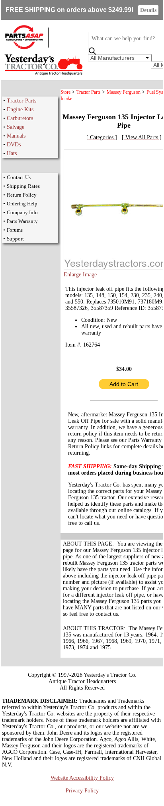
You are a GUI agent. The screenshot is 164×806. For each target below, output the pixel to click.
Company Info (22, 212)
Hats (12, 153)
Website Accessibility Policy (82, 778)
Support (15, 239)
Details (148, 10)
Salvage (15, 127)
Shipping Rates (23, 186)
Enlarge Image (80, 275)
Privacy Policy (82, 791)
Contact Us (19, 177)
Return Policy (22, 195)
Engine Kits (20, 109)
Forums (15, 230)
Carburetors (20, 118)
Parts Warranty (22, 221)
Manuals (16, 136)
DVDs (14, 145)
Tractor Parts (21, 101)
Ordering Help (22, 204)
